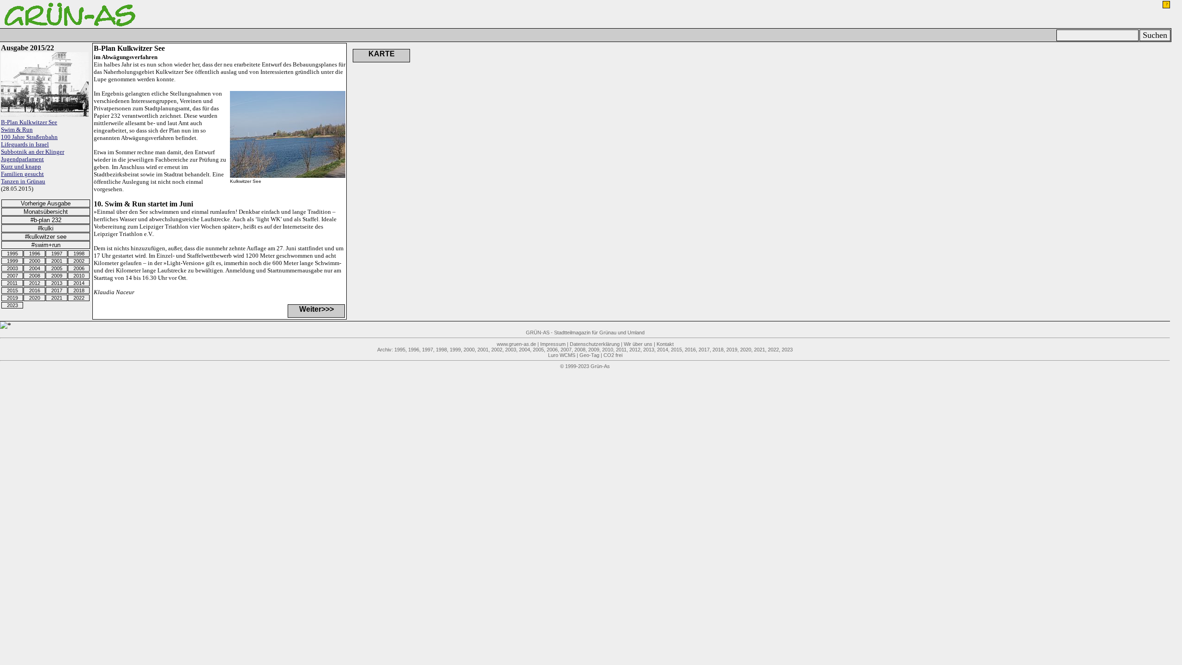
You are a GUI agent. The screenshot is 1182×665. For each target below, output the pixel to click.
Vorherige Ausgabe (46, 203)
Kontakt (665, 344)
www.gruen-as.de (516, 344)
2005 (56, 268)
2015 (12, 290)
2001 (56, 261)
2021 (56, 298)
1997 (56, 253)
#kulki (46, 228)
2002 (78, 261)
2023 (12, 305)
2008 (34, 275)
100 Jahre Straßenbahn (29, 136)
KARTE (381, 54)
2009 (56, 275)
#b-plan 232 (45, 220)
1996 (34, 253)
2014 (78, 283)
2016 (34, 290)
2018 (78, 290)
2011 (12, 283)
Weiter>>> (316, 309)
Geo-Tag (589, 355)
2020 (34, 298)
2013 (56, 283)
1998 (78, 253)
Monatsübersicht (46, 211)
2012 (34, 283)
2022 (78, 298)
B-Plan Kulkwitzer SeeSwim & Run (29, 126)
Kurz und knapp (21, 166)
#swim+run (45, 245)
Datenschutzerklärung (595, 344)
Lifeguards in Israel (25, 144)
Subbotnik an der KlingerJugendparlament (32, 155)
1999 (12, 261)
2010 (78, 275)
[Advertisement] (522, 89)
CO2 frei (612, 355)
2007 (12, 275)
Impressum (553, 344)
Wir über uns (638, 344)
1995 (12, 253)
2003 (12, 268)
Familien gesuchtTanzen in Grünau (23, 177)
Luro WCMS (561, 355)
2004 (34, 268)
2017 (56, 290)
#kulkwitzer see (45, 236)
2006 (78, 268)
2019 (12, 298)
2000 (34, 261)
